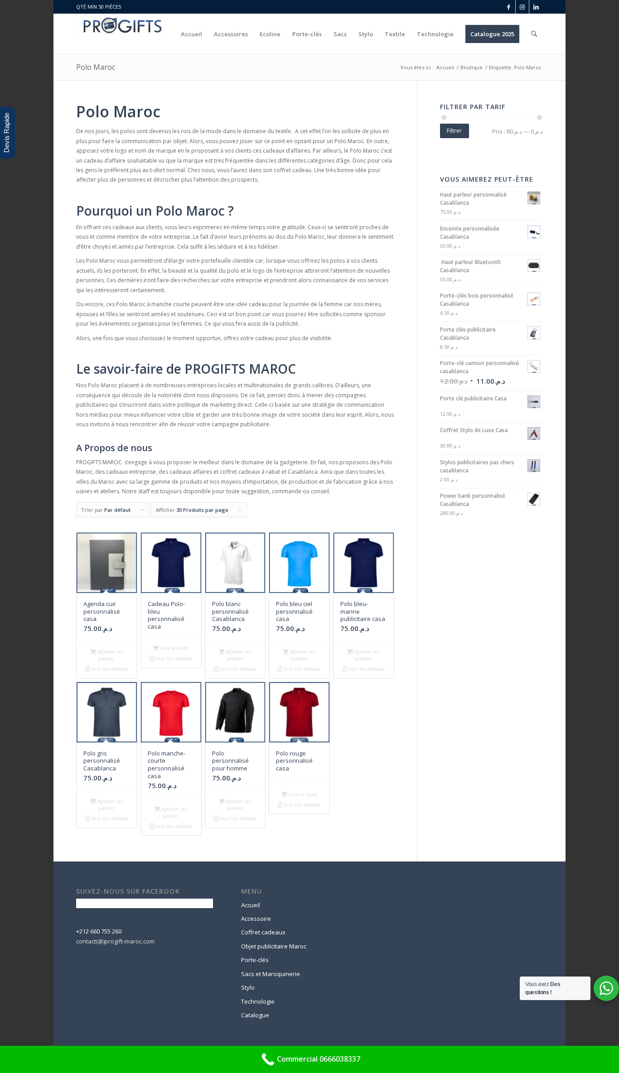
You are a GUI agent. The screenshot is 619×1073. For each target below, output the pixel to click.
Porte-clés (255, 960)
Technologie (258, 1001)
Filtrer (454, 131)
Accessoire (256, 918)
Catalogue (255, 1015)
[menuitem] (191, 34)
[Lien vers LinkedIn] (536, 7)
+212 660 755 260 (98, 931)
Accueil (250, 905)
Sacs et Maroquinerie (270, 974)
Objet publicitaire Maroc (273, 946)
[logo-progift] (121, 34)
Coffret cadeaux (263, 932)
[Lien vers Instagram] (522, 7)
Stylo (248, 987)
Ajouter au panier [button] (109, 655)
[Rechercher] (534, 34)
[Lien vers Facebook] (508, 7)
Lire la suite (174, 648)
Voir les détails (109, 668)
